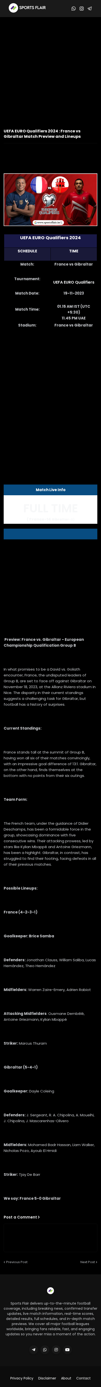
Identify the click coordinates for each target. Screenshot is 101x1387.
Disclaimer (47, 1378)
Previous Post (16, 1262)
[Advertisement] (50, 70)
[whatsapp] (44, 1349)
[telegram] (33, 1349)
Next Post (87, 1262)
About (66, 1378)
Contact (83, 1378)
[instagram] (56, 1349)
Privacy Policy (21, 1378)
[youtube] (67, 1349)
